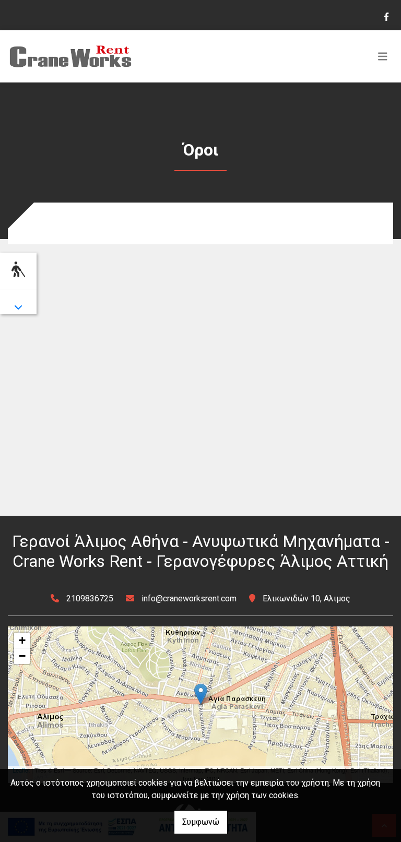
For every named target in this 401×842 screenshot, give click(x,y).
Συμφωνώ (200, 822)
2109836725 (89, 598)
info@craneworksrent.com (189, 598)
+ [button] (22, 640)
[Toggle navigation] (383, 56)
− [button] (22, 655)
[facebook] (386, 15)
